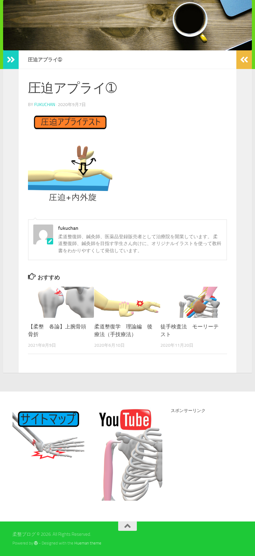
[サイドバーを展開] (11, 59)
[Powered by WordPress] (36, 543)
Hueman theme (87, 543)
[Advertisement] (213, 455)
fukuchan (44, 104)
